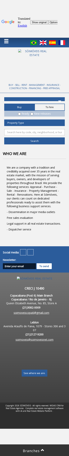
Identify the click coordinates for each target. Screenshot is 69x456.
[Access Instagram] (30, 252)
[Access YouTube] (23, 252)
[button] (9, 41)
